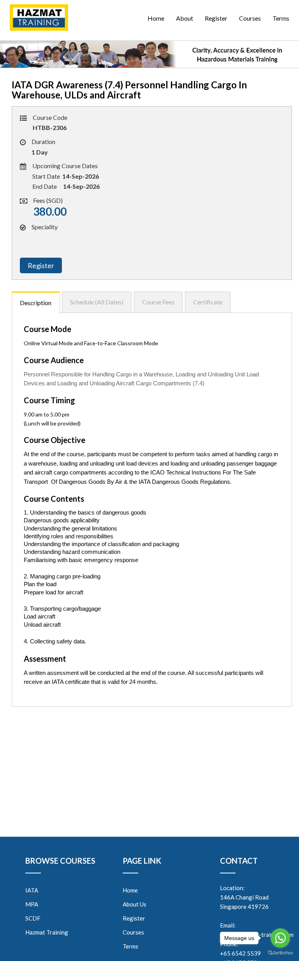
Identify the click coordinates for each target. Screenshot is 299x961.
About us (134, 904)
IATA (31, 890)
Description (35, 302)
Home (156, 18)
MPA (31, 904)
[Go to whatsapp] (280, 938)
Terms (281, 18)
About (184, 18)
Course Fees (158, 302)
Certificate (207, 302)
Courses (250, 18)
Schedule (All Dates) (96, 302)
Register (216, 18)
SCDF (32, 918)
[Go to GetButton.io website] (280, 953)
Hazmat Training (46, 932)
